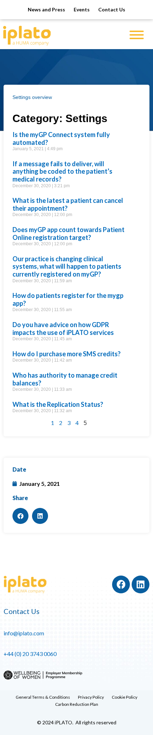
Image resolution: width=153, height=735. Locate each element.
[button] (20, 516)
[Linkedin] (140, 584)
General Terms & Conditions (43, 697)
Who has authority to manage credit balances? (64, 379)
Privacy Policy (91, 697)
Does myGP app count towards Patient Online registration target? (68, 233)
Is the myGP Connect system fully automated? (61, 138)
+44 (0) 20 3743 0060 (30, 653)
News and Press (46, 9)
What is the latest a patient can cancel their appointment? (67, 204)
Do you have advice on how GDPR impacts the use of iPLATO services (63, 328)
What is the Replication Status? (57, 404)
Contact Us (111, 9)
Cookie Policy (124, 697)
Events (82, 9)
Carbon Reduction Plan (76, 704)
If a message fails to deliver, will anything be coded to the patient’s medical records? (62, 171)
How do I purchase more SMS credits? (66, 354)
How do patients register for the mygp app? (67, 299)
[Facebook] (121, 584)
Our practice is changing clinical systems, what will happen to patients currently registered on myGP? (66, 266)
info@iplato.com (24, 633)
